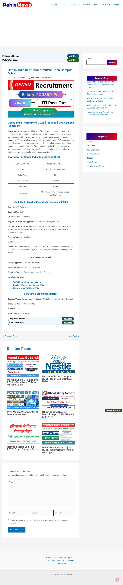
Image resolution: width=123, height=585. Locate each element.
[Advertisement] (61, 28)
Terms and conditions (66, 560)
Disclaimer (61, 563)
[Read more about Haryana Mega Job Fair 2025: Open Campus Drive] (23, 433)
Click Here (24, 313)
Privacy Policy (70, 557)
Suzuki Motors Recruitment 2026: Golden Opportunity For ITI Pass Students (101, 84)
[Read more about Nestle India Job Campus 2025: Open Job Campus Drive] (58, 364)
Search (89, 58)
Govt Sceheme (92, 150)
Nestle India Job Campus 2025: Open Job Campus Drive (57, 379)
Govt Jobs (75, 5)
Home (54, 5)
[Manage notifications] (117, 580)
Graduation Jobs (90, 5)
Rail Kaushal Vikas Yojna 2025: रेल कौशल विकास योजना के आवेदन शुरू (58, 450)
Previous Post (10, 336)
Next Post (74, 336)
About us (51, 560)
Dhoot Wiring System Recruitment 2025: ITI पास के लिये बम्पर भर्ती (58, 414)
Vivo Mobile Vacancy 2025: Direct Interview (23, 413)
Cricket (89, 142)
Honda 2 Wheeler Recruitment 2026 (28, 285)
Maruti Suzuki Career (110, 5)
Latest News (20, 78)
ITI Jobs (64, 5)
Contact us (57, 557)
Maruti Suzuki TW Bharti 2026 (26, 288)
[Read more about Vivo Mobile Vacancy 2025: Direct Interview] (23, 400)
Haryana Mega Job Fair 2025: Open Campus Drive (22, 448)
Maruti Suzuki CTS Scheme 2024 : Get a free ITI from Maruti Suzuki (23, 382)
